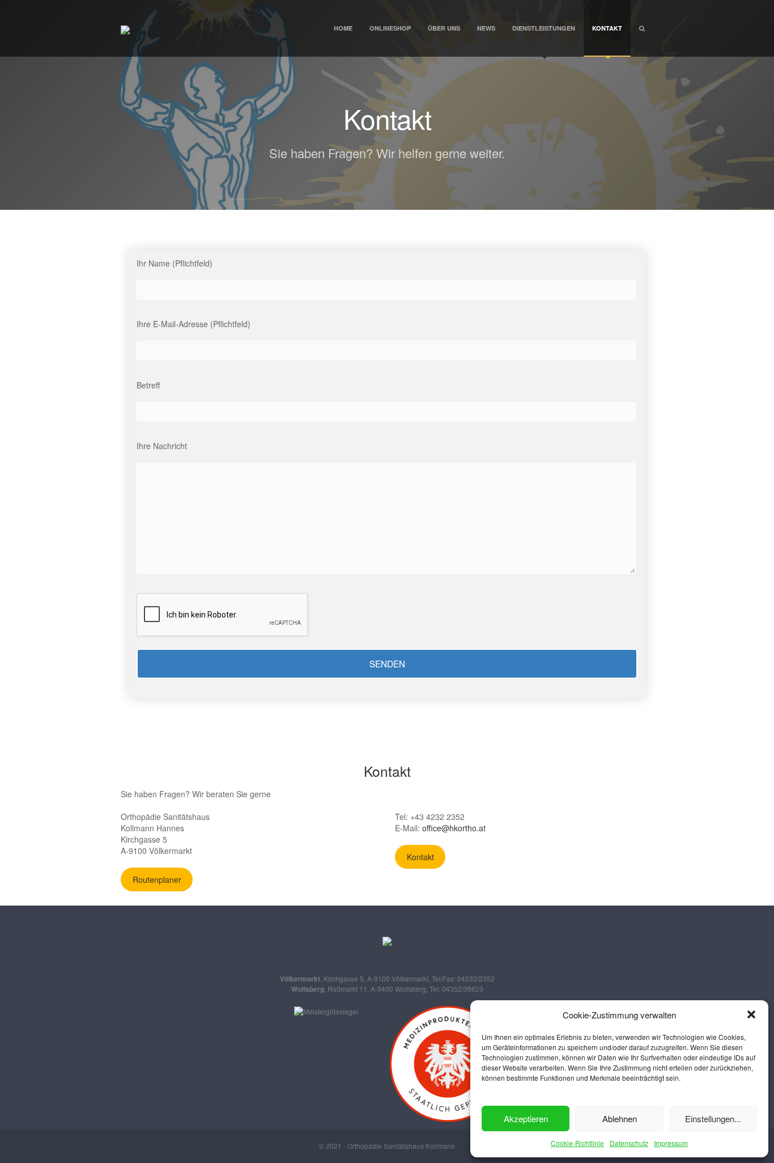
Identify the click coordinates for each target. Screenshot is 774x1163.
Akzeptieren (526, 1118)
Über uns (444, 28)
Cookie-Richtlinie (577, 1143)
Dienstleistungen (543, 28)
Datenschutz (629, 1143)
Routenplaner (157, 879)
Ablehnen (619, 1118)
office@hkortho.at (454, 828)
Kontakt (607, 28)
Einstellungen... (713, 1118)
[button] (751, 1014)
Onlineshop (390, 28)
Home (343, 28)
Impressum (671, 1143)
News (486, 28)
